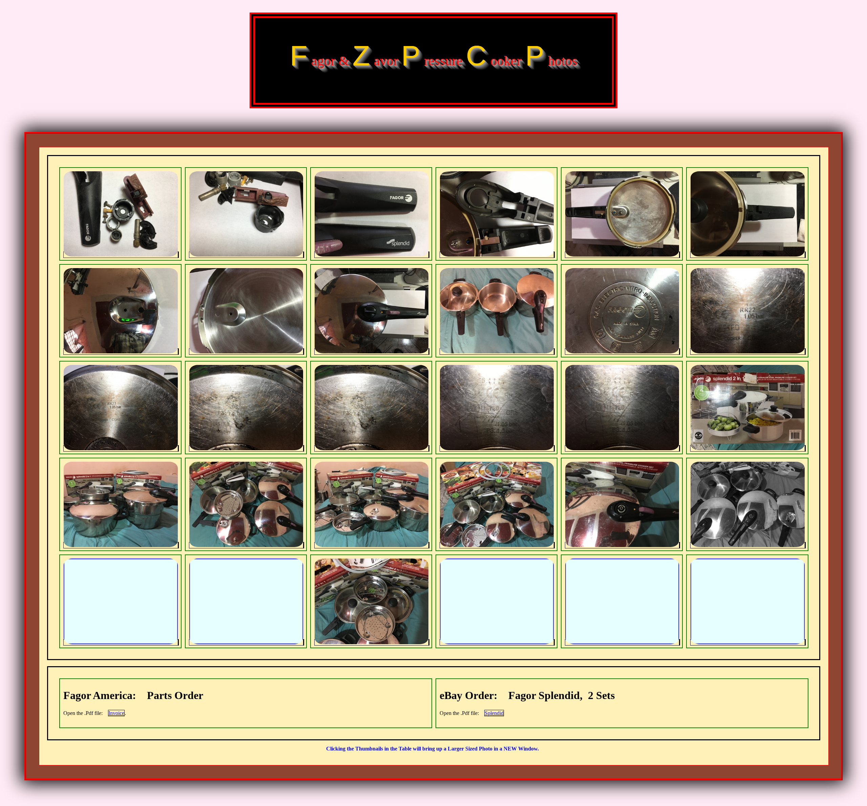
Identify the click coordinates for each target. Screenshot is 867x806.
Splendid (494, 713)
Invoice (116, 713)
